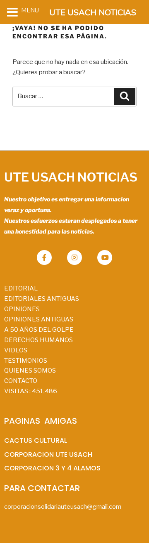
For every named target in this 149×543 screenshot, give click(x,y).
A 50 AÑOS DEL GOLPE (39, 329)
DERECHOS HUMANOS (38, 340)
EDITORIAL (21, 288)
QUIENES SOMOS (30, 370)
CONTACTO (20, 381)
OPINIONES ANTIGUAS (38, 319)
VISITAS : (30, 391)
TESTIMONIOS (25, 360)
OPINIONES (22, 309)
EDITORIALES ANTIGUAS (41, 298)
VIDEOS (15, 350)
